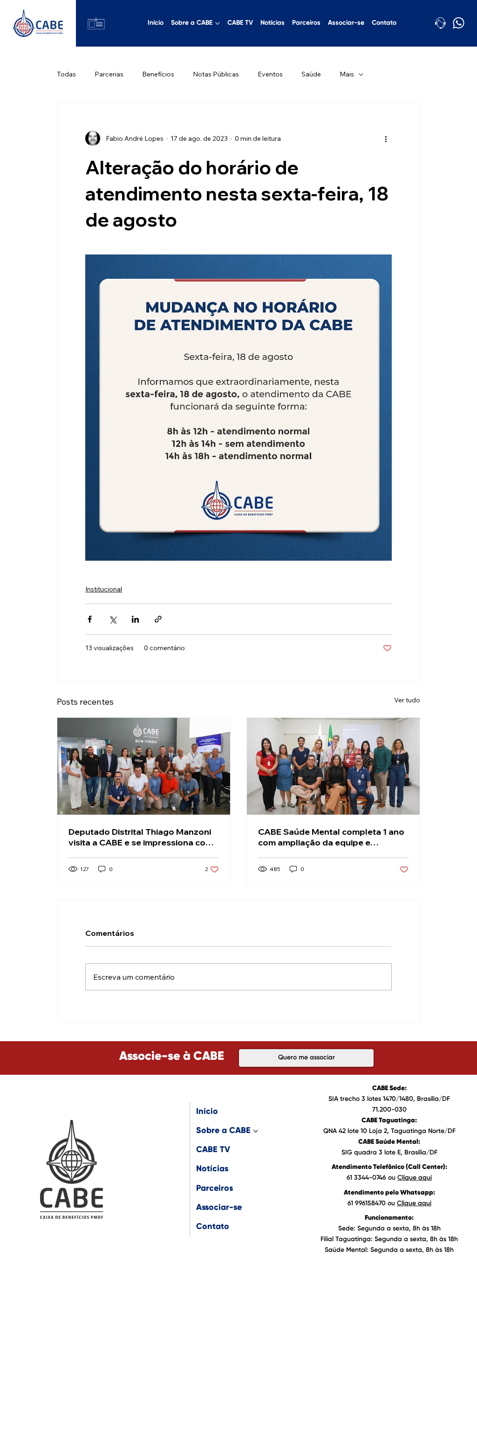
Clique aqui (414, 1177)
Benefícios (158, 74)
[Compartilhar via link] (158, 619)
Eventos (270, 74)
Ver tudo (407, 700)
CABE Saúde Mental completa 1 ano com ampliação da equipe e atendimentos (331, 837)
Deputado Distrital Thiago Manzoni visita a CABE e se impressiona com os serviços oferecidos (140, 837)
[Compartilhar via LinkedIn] (135, 619)
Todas (66, 74)
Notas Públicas (216, 74)
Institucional (103, 589)
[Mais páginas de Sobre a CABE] (217, 23)
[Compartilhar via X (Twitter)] (112, 619)
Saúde (311, 74)
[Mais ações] (386, 138)
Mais (347, 74)
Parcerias (109, 74)
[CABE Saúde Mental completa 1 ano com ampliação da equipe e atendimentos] (333, 766)
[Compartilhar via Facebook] (89, 619)
